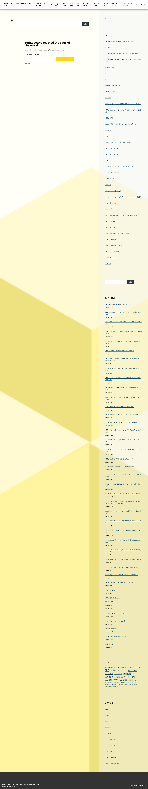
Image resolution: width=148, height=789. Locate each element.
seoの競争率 (109, 644)
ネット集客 (106, 5)
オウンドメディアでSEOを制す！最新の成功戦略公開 (121, 567)
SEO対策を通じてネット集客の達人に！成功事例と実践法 (123, 559)
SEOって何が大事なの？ (112, 598)
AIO (137, 5)
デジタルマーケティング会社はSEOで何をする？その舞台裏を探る (123, 475)
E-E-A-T (107, 47)
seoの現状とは (110, 92)
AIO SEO (110, 667)
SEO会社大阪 (109, 118)
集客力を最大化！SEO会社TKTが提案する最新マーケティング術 (123, 398)
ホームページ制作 (97, 5)
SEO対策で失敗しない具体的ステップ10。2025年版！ (122, 422)
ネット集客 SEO (109, 684)
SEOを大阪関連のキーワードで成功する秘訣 (119, 582)
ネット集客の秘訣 (110, 221)
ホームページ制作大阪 (112, 252)
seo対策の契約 (110, 590)
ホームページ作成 (86, 5)
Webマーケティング (111, 154)
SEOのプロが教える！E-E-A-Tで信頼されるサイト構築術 (122, 494)
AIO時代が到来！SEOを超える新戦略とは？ (118, 304)
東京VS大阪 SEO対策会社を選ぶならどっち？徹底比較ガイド (123, 323)
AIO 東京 (124, 667)
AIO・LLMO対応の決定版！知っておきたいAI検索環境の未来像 (123, 313)
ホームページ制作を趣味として (115, 246)
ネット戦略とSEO (110, 203)
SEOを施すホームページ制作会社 (115, 636)
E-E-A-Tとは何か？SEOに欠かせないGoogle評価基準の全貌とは (122, 342)
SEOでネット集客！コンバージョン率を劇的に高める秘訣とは (123, 431)
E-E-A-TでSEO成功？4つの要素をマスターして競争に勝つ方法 (123, 60)
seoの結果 (108, 606)
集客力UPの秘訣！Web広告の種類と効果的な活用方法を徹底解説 (123, 332)
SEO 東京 (109, 674)
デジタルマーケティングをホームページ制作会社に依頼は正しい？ (123, 551)
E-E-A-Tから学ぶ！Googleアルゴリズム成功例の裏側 (121, 53)
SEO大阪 (71, 5)
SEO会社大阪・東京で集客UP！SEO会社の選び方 (120, 124)
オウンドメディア (115, 5)
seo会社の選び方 (110, 629)
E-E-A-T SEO (138, 667)
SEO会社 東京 (128, 676)
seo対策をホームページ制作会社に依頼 (117, 142)
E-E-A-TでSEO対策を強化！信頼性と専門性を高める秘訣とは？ (123, 541)
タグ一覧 (108, 185)
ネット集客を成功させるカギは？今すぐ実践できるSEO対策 (123, 522)
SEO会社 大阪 (112, 676)
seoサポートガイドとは (40, 5)
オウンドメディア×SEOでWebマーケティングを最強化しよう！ (123, 485)
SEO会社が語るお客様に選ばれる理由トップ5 (119, 459)
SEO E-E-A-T (113, 671)
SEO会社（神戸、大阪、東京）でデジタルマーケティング (123, 104)
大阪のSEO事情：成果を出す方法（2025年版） (119, 407)
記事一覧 (108, 264)
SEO (50, 5)
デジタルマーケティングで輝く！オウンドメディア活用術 (123, 197)
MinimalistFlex (140, 785)
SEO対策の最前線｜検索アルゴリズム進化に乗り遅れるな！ (122, 369)
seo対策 (78, 5)
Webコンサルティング (112, 148)
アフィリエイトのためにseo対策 (115, 621)
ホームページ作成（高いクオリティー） (117, 233)
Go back (27, 63)
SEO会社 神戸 (111, 680)
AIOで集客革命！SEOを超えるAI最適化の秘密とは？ (121, 41)
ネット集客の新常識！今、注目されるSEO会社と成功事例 (123, 215)
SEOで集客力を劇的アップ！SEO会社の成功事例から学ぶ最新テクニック (123, 359)
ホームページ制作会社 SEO (112, 686)
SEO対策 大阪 (132, 680)
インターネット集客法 (112, 173)
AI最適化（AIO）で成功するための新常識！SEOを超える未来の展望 (123, 379)
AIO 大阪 (117, 667)
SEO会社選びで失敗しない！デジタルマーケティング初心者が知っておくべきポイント (123, 502)
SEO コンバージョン (122, 670)
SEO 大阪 (132, 670)
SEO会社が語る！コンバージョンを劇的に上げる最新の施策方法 (123, 512)
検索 (12, 21)
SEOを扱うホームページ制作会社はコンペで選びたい (121, 575)
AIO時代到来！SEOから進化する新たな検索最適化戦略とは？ (123, 388)
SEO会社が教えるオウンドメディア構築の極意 (119, 467)
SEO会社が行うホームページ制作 (115, 613)
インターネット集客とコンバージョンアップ (119, 167)
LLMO (143, 5)
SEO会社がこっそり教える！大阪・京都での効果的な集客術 (123, 111)
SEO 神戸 (118, 674)
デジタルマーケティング (127, 5)
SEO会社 (64, 5)
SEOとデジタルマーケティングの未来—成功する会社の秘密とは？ (123, 531)
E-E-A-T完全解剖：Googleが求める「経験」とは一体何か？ (122, 441)
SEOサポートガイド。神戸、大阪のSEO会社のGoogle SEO (20, 784)
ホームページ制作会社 (131, 684)
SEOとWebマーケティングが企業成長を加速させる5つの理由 (123, 450)
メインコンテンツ (110, 258)
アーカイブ (108, 160)
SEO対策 (122, 679)
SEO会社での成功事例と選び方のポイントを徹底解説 (121, 415)
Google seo (109, 68)
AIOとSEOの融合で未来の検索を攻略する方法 (119, 351)
